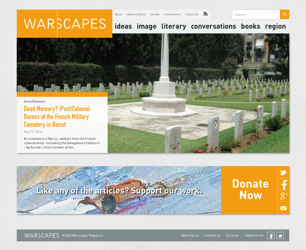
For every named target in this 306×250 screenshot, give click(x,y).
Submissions (172, 14)
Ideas (123, 26)
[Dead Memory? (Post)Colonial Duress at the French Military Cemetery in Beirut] (153, 93)
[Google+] (283, 196)
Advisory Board (136, 14)
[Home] (64, 24)
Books (250, 26)
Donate (155, 14)
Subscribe (192, 14)
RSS (205, 14)
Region (275, 26)
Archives (232, 235)
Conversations (213, 26)
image (147, 26)
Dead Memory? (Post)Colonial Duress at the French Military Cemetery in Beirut (57, 117)
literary (173, 26)
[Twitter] (283, 172)
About (118, 14)
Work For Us (190, 235)
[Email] (283, 208)
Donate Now (250, 188)
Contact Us (213, 235)
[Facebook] (283, 184)
